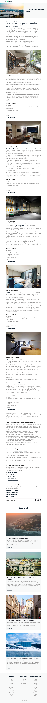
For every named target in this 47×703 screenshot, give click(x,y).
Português (11, 692)
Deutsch (12, 682)
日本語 (11, 694)
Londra (35, 679)
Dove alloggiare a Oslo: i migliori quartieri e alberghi (22, 658)
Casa (27, 6)
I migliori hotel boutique (33, 6)
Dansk (11, 691)
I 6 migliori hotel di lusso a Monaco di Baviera (20, 620)
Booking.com (18, 451)
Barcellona (35, 686)
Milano (35, 682)
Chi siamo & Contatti (12, 678)
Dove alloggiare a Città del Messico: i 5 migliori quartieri (21, 578)
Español (12, 683)
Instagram (23, 678)
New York (35, 688)
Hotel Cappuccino (11, 78)
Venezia (35, 680)
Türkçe (11, 688)
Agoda (24, 451)
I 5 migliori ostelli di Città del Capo (17, 538)
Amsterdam (35, 684)
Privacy (11, 679)
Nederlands (11, 687)
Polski (11, 686)
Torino (35, 695)
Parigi (35, 687)
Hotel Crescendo (10, 292)
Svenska (12, 690)
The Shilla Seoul (10, 149)
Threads (23, 682)
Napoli (35, 694)
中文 (12, 695)
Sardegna (35, 692)
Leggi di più (9, 547)
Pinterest (23, 683)
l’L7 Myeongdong (20, 225)
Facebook (23, 679)
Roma (35, 678)
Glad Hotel (9, 359)
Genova (35, 690)
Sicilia (35, 691)
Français (12, 684)
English (11, 680)
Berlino (35, 683)
